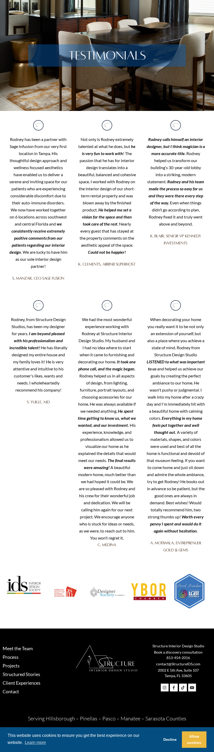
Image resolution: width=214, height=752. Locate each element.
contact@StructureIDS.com (178, 664)
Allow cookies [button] (194, 739)
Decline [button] (170, 739)
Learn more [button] (35, 742)
